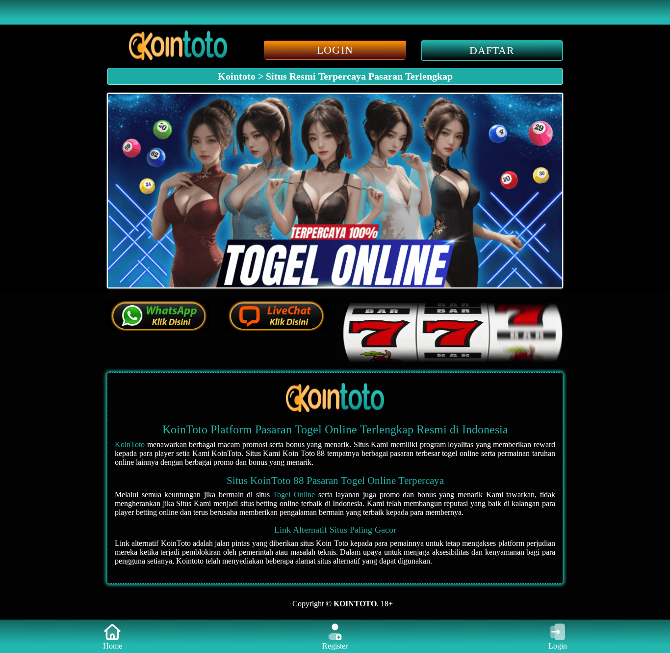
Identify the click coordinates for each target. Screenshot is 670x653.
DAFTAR (492, 50)
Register (335, 646)
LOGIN (335, 50)
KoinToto (130, 444)
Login (557, 646)
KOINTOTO (354, 603)
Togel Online (294, 494)
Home (112, 646)
